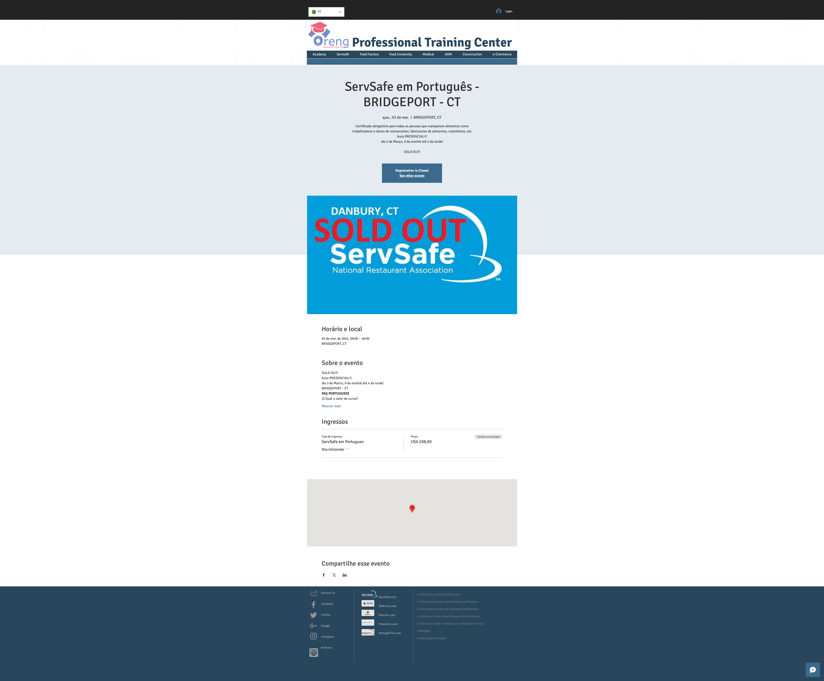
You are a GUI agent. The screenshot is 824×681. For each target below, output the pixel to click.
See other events (412, 176)
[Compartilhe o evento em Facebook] (324, 575)
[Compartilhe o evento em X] (334, 575)
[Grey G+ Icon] (313, 625)
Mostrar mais (331, 406)
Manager (425, 631)
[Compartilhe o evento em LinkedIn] (345, 575)
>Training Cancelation (432, 638)
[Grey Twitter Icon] (313, 615)
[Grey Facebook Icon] (313, 604)
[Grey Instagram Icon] (313, 636)
